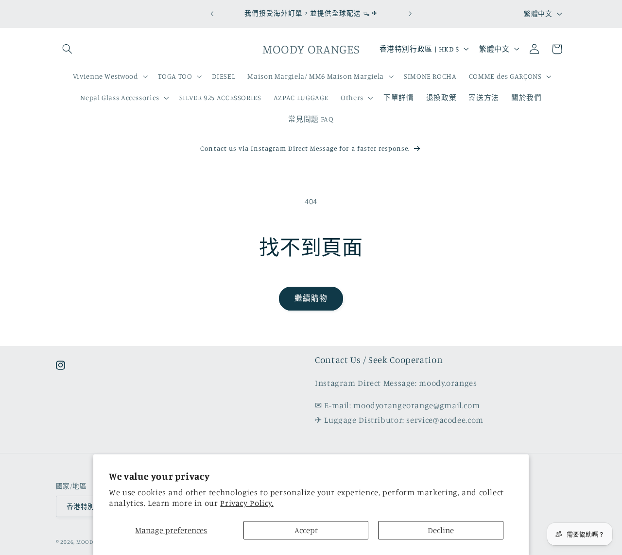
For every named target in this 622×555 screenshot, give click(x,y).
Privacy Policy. (246, 503)
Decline (441, 530)
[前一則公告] (212, 13)
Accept (306, 530)
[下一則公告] (410, 13)
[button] (67, 49)
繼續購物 (311, 298)
